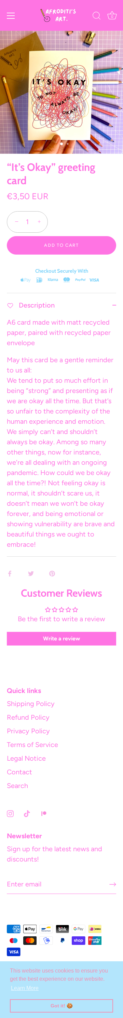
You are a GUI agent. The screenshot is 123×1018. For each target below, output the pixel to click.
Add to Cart (61, 245)
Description (36, 305)
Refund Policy (28, 717)
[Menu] (10, 15)
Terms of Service (32, 745)
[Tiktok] (27, 813)
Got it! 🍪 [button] (62, 1005)
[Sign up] (112, 884)
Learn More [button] (25, 988)
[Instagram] (10, 813)
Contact (19, 772)
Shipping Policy (31, 704)
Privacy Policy (28, 731)
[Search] (96, 16)
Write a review (61, 638)
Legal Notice (26, 758)
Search (17, 786)
